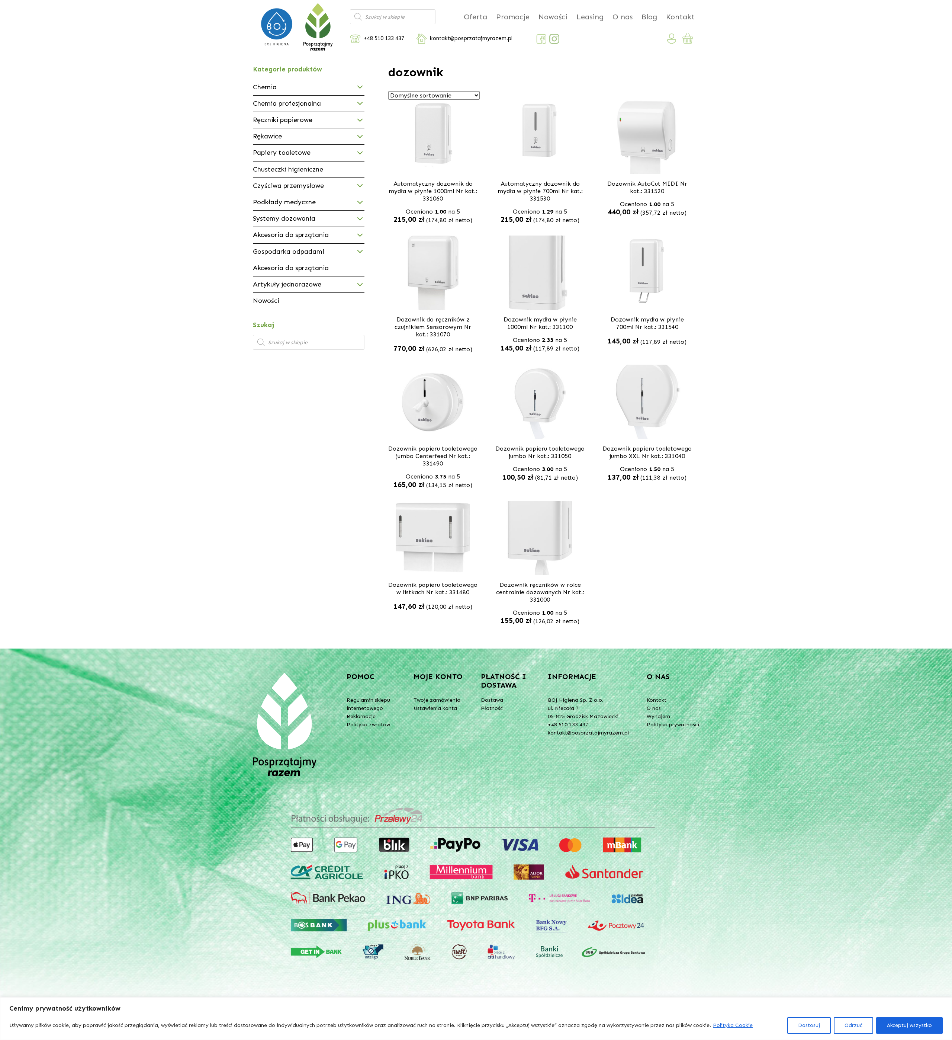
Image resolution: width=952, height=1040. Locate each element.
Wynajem (658, 716)
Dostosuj (809, 1025)
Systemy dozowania (284, 218)
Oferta (475, 16)
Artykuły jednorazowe (287, 284)
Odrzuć (853, 1025)
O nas (622, 16)
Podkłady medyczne (284, 202)
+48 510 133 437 (384, 38)
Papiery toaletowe (282, 152)
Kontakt (680, 16)
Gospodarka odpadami (288, 251)
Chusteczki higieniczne (288, 169)
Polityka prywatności (673, 724)
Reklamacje (361, 716)
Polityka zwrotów (368, 724)
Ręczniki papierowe (282, 120)
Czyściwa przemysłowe (288, 186)
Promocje (513, 16)
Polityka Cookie (733, 1025)
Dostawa (492, 700)
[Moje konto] (671, 38)
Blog (649, 16)
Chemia (265, 87)
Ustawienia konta (435, 708)
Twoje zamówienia (437, 700)
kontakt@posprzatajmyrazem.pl (471, 38)
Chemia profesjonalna (287, 103)
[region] (476, 1018)
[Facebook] (541, 39)
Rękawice (267, 136)
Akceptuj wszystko (909, 1025)
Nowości (552, 16)
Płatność (492, 708)
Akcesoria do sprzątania (291, 235)
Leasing (590, 16)
